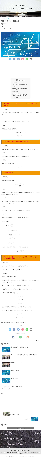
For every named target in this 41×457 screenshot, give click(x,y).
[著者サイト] (13, 337)
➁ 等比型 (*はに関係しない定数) (20, 88)
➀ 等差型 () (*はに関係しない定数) (20, 84)
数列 (6, 322)
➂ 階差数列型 (19, 91)
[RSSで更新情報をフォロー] (28, 337)
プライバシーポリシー (8, 28)
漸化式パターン (23, 322)
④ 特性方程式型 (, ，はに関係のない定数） (20, 95)
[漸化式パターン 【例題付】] (18, 59)
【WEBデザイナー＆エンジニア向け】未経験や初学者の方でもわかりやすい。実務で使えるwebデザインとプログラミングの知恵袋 (20, 453)
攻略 (3, 322)
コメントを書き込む (20, 428)
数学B (9, 322)
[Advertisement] (20, 69)
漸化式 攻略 (17, 322)
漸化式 (13, 322)
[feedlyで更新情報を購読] (20, 337)
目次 (20, 80)
